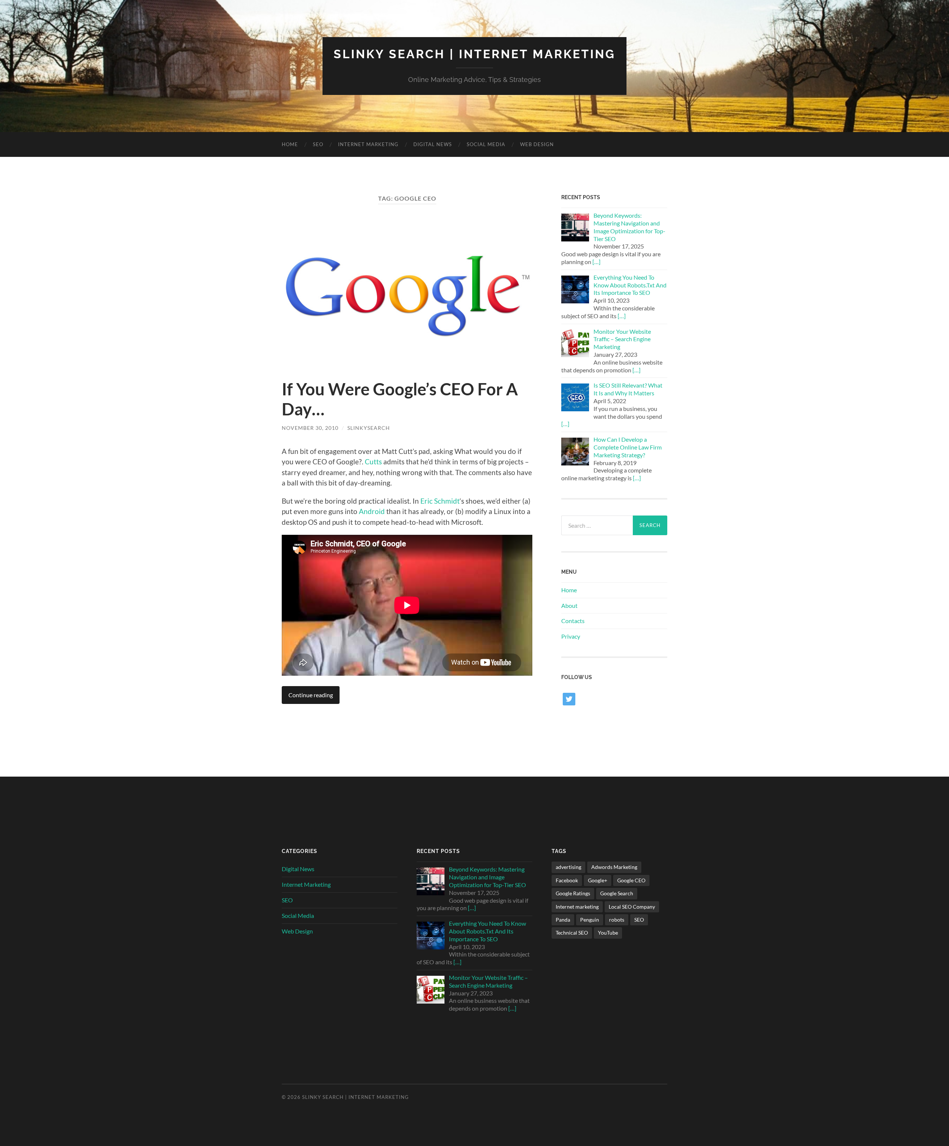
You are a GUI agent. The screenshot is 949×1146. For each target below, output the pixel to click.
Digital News (432, 144)
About (569, 605)
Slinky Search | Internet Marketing (474, 54)
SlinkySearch (368, 428)
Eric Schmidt (440, 501)
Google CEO (631, 880)
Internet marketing (577, 906)
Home (290, 144)
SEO (318, 144)
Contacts (573, 620)
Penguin (589, 919)
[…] (596, 261)
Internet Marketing (368, 144)
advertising (568, 867)
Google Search (616, 893)
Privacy (570, 636)
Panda (563, 919)
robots (616, 919)
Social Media (486, 144)
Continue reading (310, 694)
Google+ (597, 880)
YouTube (608, 932)
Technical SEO (572, 932)
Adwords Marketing (614, 867)
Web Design (537, 144)
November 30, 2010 (310, 428)
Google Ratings (573, 893)
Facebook (567, 880)
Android (372, 511)
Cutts (373, 461)
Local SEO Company (632, 906)
